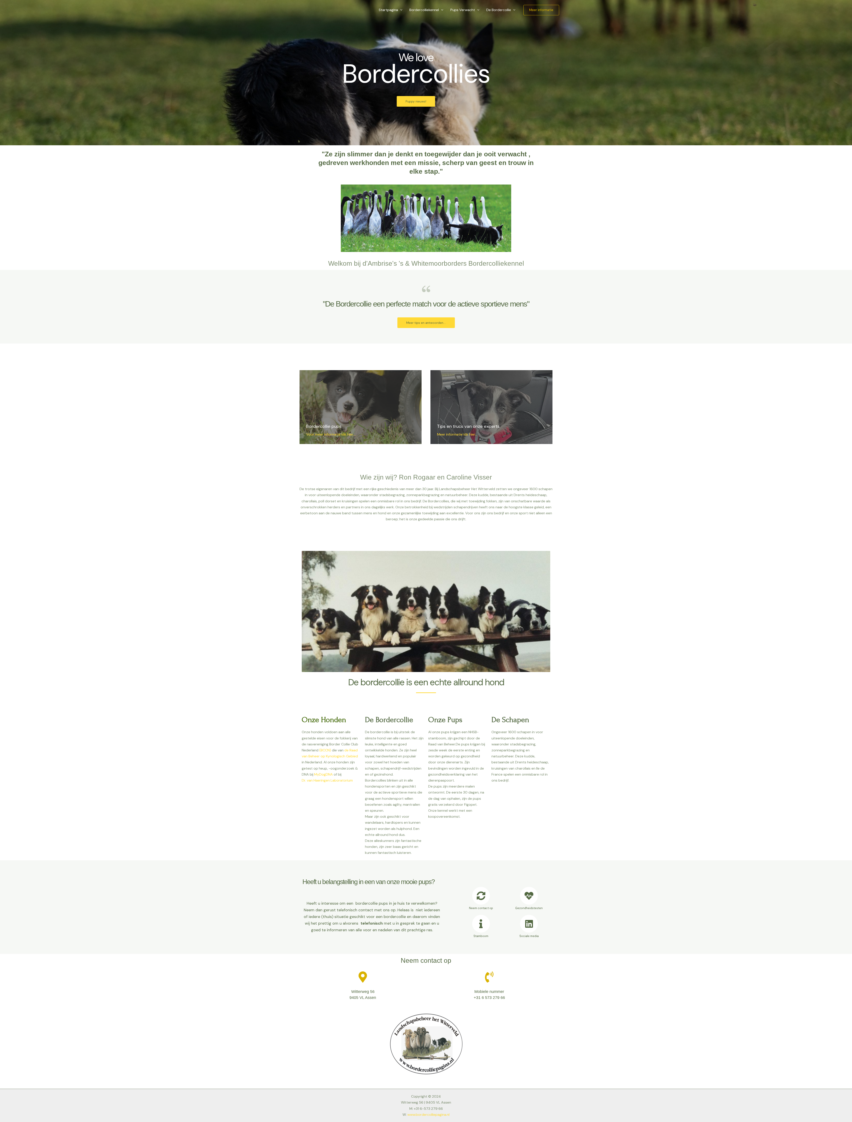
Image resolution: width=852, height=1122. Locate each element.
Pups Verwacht (462, 10)
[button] (400, 10)
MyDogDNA (323, 774)
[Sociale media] (529, 924)
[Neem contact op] (481, 896)
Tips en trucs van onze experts (468, 426)
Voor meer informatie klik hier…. (331, 434)
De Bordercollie (498, 10)
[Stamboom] (481, 924)
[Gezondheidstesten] (529, 896)
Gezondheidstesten (529, 908)
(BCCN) (325, 750)
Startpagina (388, 10)
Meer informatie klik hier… (457, 434)
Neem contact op (481, 908)
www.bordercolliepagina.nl (428, 1114)
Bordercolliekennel (424, 10)
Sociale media (529, 936)
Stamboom (480, 936)
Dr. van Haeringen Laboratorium (327, 780)
